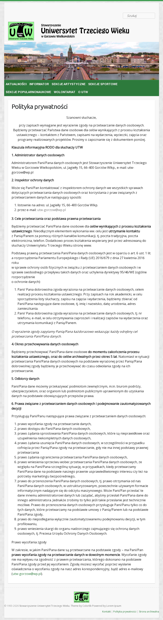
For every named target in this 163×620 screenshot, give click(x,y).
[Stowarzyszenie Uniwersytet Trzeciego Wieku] (74, 32)
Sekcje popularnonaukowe (28, 92)
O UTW (83, 92)
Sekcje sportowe (102, 84)
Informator (39, 84)
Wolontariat (64, 92)
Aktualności (16, 84)
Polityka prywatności (124, 611)
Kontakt (106, 611)
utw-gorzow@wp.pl (51, 210)
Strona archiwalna (149, 611)
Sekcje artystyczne (68, 84)
